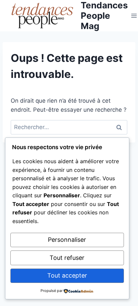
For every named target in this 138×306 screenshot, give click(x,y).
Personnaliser (67, 239)
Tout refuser (67, 257)
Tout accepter (67, 275)
